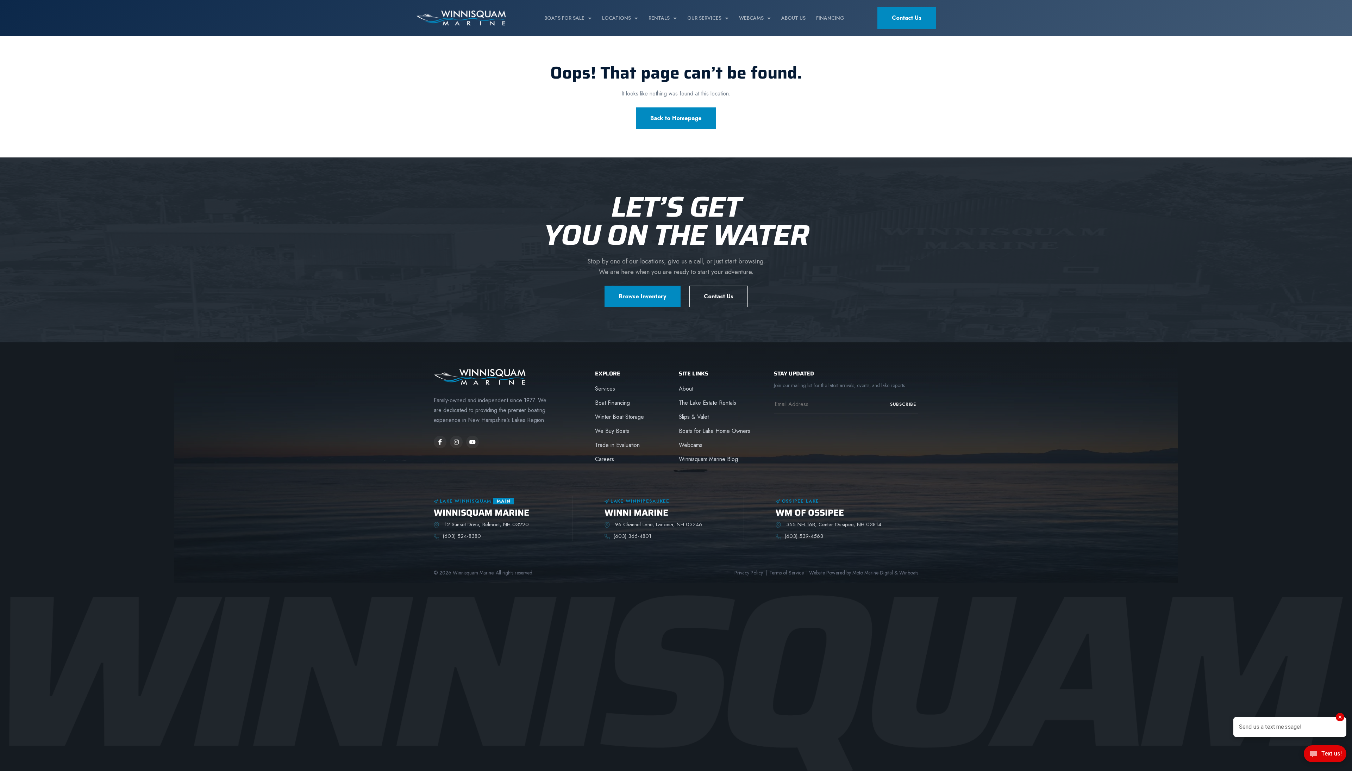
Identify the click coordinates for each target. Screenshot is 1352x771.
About (686, 389)
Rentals (659, 17)
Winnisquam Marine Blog (708, 459)
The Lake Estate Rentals (707, 403)
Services (605, 389)
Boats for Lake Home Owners (714, 431)
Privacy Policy (748, 572)
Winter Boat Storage (619, 417)
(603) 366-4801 (632, 536)
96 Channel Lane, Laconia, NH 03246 (657, 524)
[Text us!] (1325, 756)
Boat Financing (612, 403)
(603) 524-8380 (462, 536)
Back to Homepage (676, 118)
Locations (616, 17)
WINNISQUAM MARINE (481, 513)
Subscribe (903, 404)
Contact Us (906, 18)
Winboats (908, 572)
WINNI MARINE (636, 513)
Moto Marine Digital (872, 572)
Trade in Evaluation (617, 445)
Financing (830, 17)
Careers (604, 459)
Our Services (704, 17)
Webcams (751, 17)
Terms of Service (786, 572)
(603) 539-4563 (803, 536)
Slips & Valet (694, 417)
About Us (793, 17)
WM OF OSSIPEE (810, 513)
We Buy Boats (612, 431)
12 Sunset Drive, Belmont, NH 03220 (486, 524)
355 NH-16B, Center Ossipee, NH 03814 (832, 524)
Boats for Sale (564, 17)
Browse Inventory (642, 296)
